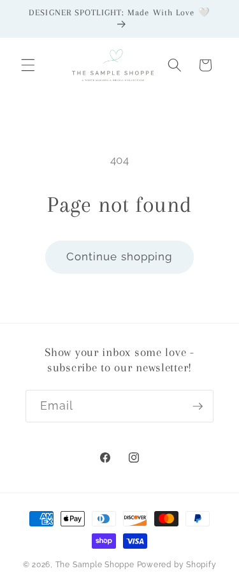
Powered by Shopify (177, 564)
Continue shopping (119, 256)
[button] (28, 65)
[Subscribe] (197, 406)
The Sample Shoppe (94, 564)
